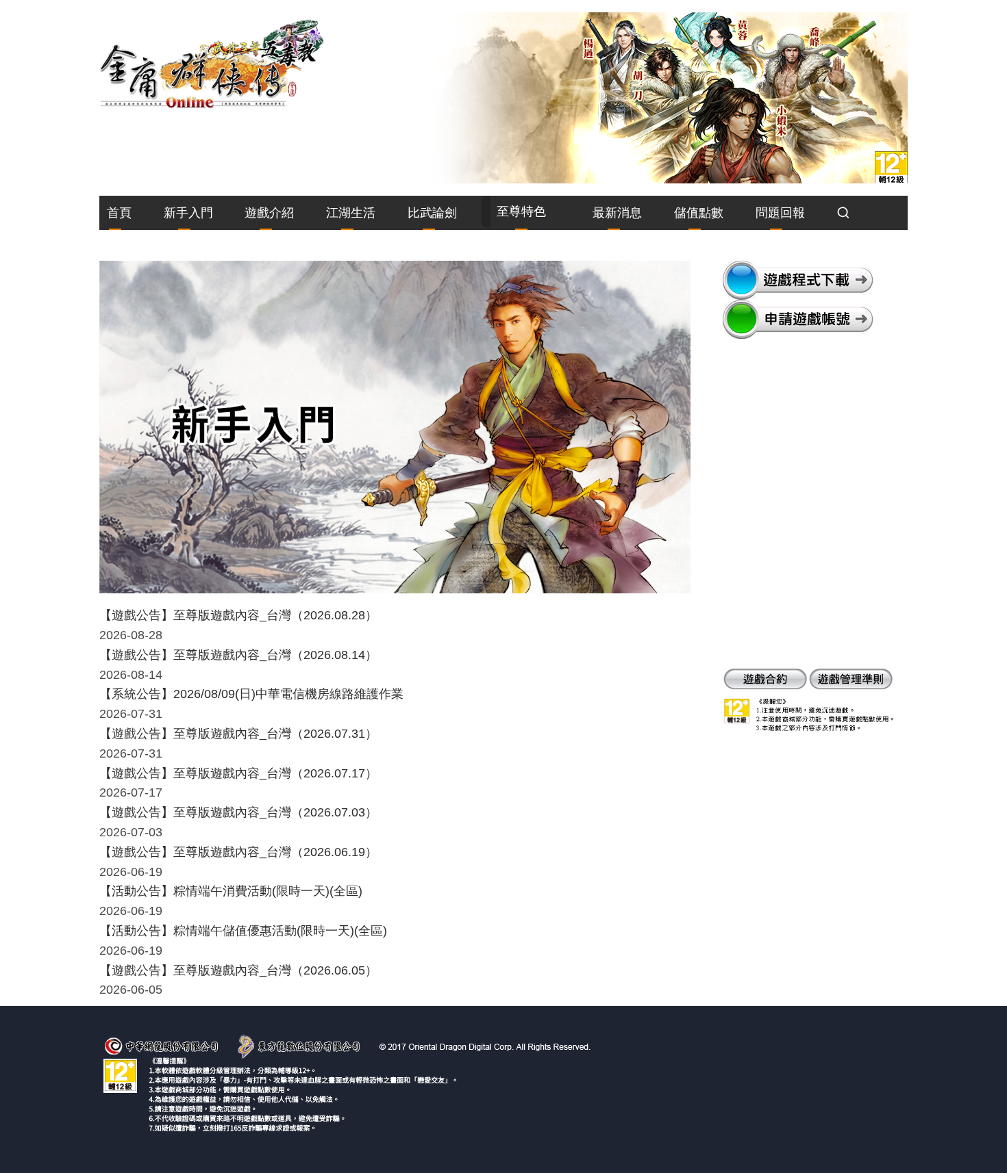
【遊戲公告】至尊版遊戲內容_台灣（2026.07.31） (238, 733)
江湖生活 (350, 213)
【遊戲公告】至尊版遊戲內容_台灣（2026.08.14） (238, 655)
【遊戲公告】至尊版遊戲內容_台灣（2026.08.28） (238, 615)
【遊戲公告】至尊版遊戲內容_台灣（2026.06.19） (238, 852)
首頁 (119, 213)
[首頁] (212, 63)
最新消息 (617, 213)
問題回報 (780, 213)
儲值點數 (698, 213)
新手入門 (188, 213)
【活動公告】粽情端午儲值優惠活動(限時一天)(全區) (243, 931)
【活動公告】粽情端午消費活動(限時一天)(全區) (230, 891)
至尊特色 (521, 211)
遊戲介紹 (269, 213)
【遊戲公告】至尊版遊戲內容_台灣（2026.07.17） (238, 773)
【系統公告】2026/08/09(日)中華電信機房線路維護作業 (251, 694)
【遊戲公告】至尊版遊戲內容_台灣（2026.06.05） (238, 970)
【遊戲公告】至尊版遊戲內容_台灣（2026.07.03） (238, 812)
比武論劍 (432, 213)
